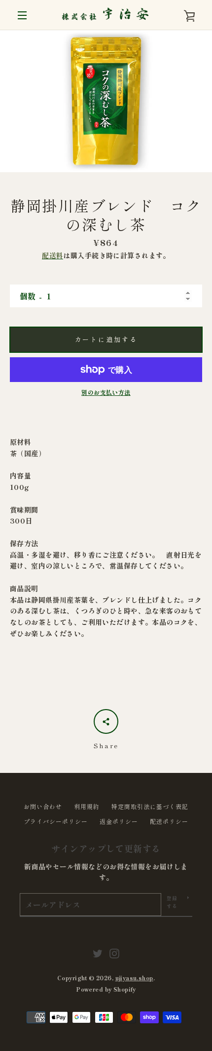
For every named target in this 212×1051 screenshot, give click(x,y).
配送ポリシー (169, 821)
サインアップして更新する (105, 848)
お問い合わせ (43, 806)
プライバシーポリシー (56, 821)
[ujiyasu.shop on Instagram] (114, 952)
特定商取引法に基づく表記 (149, 806)
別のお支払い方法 (105, 392)
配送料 (52, 255)
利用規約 (87, 806)
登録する (172, 901)
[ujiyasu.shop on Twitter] (98, 952)
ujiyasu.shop (134, 978)
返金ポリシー (119, 821)
